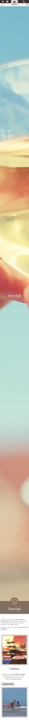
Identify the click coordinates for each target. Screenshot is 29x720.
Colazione (14, 668)
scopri (14, 311)
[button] (7, 684)
